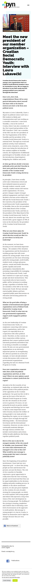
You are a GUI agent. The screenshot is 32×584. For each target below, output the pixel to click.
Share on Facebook (12, 525)
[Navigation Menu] (28, 5)
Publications (15, 560)
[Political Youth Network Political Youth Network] (11, 5)
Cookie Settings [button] (6, 580)
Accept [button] (15, 580)
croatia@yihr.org (9, 551)
